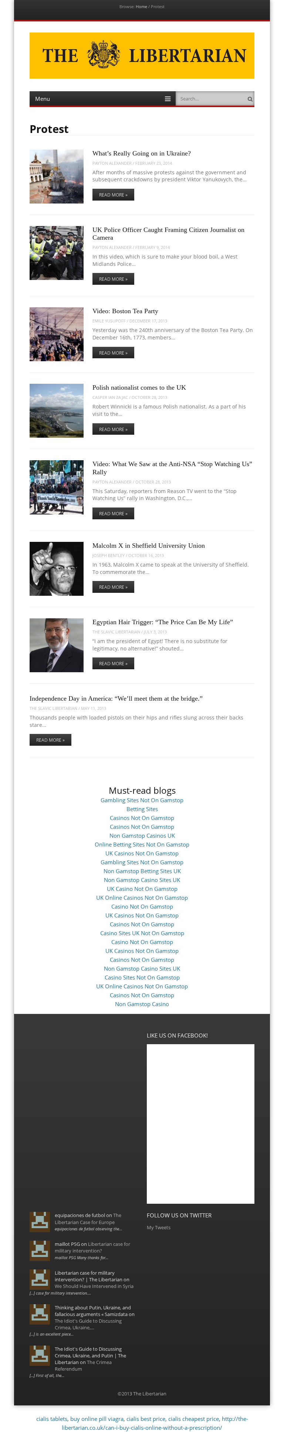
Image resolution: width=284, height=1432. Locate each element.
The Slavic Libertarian (116, 632)
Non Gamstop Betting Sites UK (142, 871)
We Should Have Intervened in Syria (94, 1286)
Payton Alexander (112, 163)
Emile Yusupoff (109, 321)
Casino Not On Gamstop (142, 906)
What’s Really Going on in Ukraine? (141, 153)
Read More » (113, 195)
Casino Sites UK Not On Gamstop (142, 933)
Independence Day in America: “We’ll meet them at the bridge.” (116, 698)
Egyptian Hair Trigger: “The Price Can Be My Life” (162, 622)
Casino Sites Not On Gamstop (142, 977)
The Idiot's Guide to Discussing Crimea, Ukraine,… (88, 1324)
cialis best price (145, 1418)
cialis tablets (51, 1418)
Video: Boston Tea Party (125, 311)
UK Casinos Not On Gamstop (142, 853)
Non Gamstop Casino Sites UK (142, 880)
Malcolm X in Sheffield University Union (148, 545)
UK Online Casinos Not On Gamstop (142, 897)
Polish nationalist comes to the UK (139, 387)
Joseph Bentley (108, 555)
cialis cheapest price (193, 1418)
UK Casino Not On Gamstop (142, 888)
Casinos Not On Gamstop (142, 817)
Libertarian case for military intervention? (92, 1247)
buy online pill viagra (97, 1418)
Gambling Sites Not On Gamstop (142, 800)
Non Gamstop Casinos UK (142, 835)
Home (141, 6)
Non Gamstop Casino (142, 1004)
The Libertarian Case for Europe (88, 1218)
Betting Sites (142, 809)
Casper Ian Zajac (110, 397)
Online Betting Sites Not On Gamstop (142, 844)
